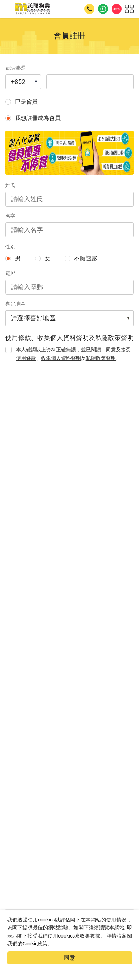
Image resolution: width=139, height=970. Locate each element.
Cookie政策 (34, 943)
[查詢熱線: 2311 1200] (89, 9)
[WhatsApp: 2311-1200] (103, 9)
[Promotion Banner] (69, 153)
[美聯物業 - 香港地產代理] (32, 9)
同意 (69, 957)
